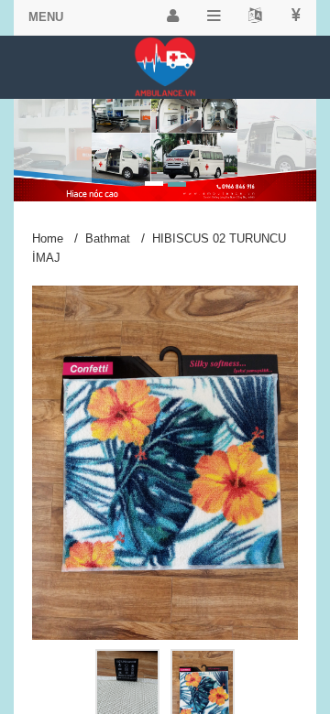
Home (47, 238)
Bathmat (107, 238)
